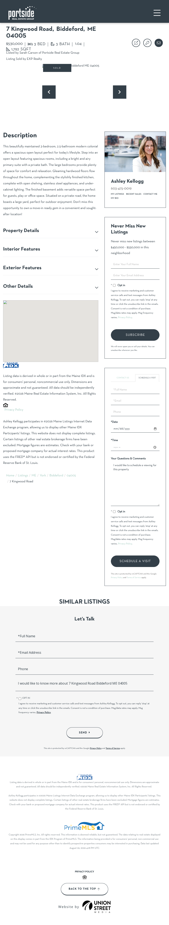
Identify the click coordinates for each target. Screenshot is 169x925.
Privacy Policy (14, 410)
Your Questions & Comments (128, 458)
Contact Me (150, 194)
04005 (71, 475)
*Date (114, 422)
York (43, 475)
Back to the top (82, 889)
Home (10, 475)
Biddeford (56, 475)
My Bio (115, 198)
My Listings (117, 194)
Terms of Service (134, 578)
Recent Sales (133, 194)
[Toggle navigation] (157, 13)
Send (83, 732)
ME (34, 475)
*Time (114, 440)
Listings (23, 475)
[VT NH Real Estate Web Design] (96, 907)
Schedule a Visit (147, 378)
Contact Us (123, 378)
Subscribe (135, 335)
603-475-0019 (121, 188)
